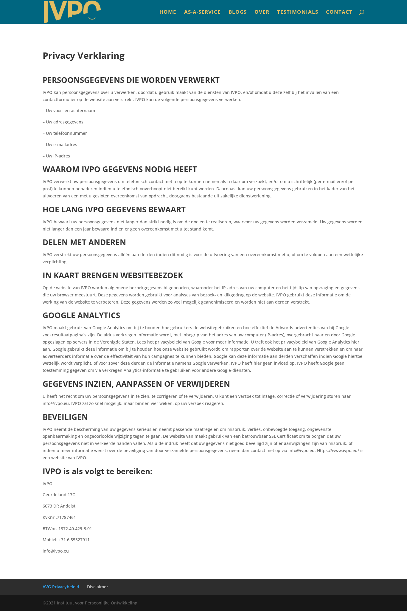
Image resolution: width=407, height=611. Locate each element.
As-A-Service (202, 12)
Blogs (238, 12)
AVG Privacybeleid (61, 587)
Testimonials (297, 12)
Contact (339, 12)
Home (167, 12)
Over (261, 12)
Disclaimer (97, 587)
